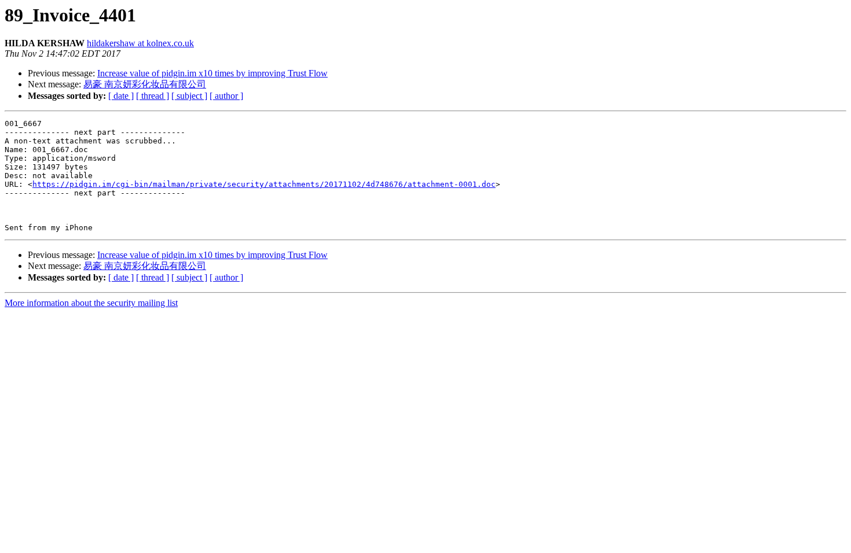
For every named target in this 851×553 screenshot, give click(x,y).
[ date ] (121, 96)
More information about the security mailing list (91, 303)
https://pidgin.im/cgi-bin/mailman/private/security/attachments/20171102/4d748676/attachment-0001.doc (264, 184)
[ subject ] (189, 96)
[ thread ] (152, 96)
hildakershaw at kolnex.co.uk (140, 43)
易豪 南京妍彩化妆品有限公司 (144, 84)
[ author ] (226, 96)
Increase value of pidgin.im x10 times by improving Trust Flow (212, 73)
